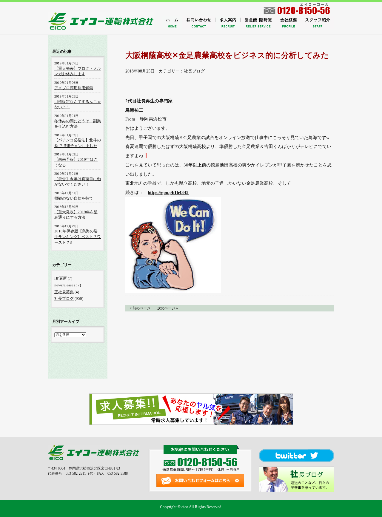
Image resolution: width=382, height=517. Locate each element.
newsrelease (63, 285)
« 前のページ (140, 308)
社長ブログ (194, 71)
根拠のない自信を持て (73, 198)
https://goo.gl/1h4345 (168, 192)
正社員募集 (64, 292)
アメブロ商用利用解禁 (73, 88)
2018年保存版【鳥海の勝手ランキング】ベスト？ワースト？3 (77, 236)
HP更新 (60, 278)
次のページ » (167, 308)
